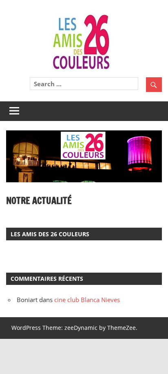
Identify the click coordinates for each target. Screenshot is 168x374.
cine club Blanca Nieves (87, 300)
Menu (35, 111)
